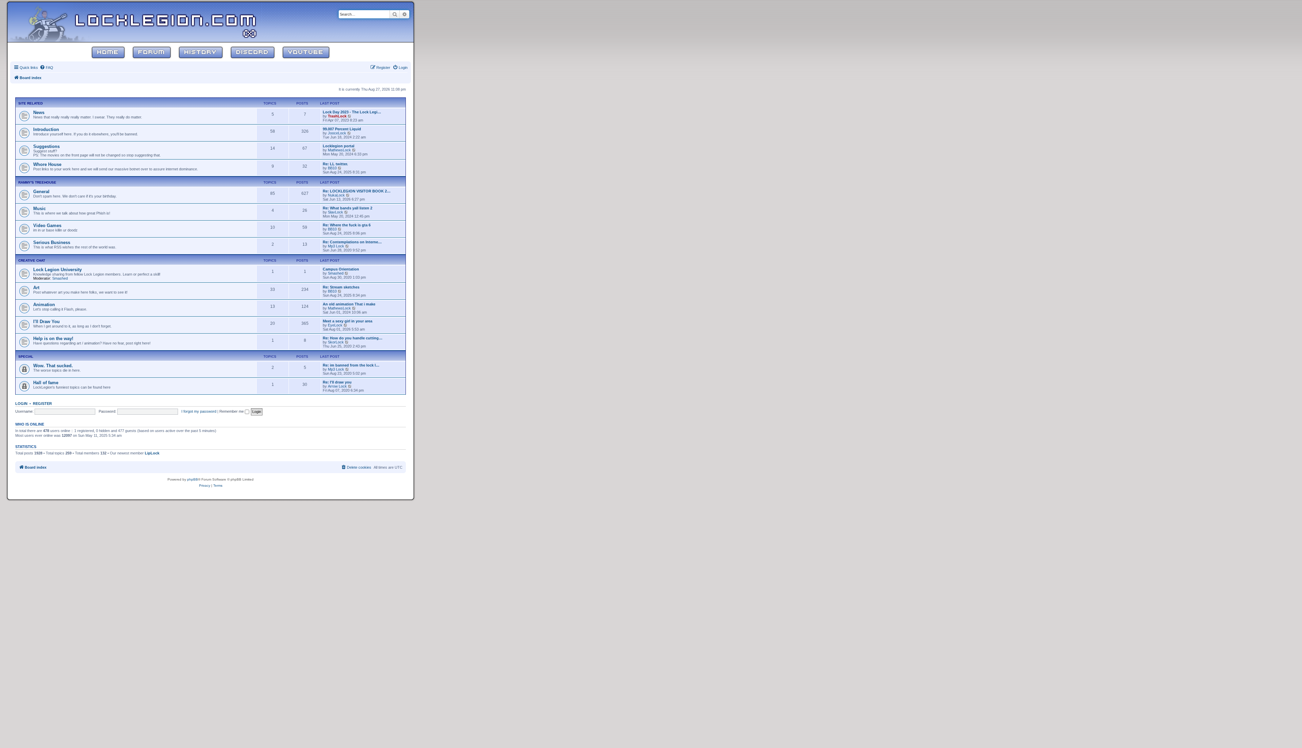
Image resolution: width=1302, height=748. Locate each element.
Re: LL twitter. (335, 164)
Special (25, 356)
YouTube (306, 52)
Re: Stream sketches (341, 287)
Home (108, 52)
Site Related (30, 103)
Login (21, 403)
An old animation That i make (349, 304)
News (38, 112)
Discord (252, 52)
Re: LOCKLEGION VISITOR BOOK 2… (357, 191)
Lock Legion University (57, 269)
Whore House (47, 164)
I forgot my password (198, 411)
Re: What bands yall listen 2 (347, 208)
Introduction (46, 129)
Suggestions (46, 146)
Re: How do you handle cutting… (352, 338)
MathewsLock (339, 150)
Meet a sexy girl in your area (347, 321)
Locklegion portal (338, 146)
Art (36, 287)
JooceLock (337, 133)
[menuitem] (46, 67)
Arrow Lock (337, 386)
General (41, 191)
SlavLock (335, 212)
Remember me (232, 411)
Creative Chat (31, 260)
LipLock (152, 453)
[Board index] (51, 21)
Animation (44, 304)
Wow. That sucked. (53, 365)
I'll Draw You (46, 321)
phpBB (192, 479)
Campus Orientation (341, 269)
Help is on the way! (53, 338)
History (200, 52)
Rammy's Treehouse (37, 182)
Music (39, 208)
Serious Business (51, 242)
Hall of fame (45, 382)
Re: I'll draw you (337, 382)
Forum (151, 52)
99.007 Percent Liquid (342, 129)
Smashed (60, 278)
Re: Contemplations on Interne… (352, 242)
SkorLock (336, 342)
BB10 (332, 168)
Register (42, 403)
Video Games (47, 225)
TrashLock (337, 116)
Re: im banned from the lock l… (351, 365)
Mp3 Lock (336, 246)
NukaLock (336, 195)
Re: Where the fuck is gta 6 (347, 225)
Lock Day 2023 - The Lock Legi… (352, 112)
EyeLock (335, 325)
